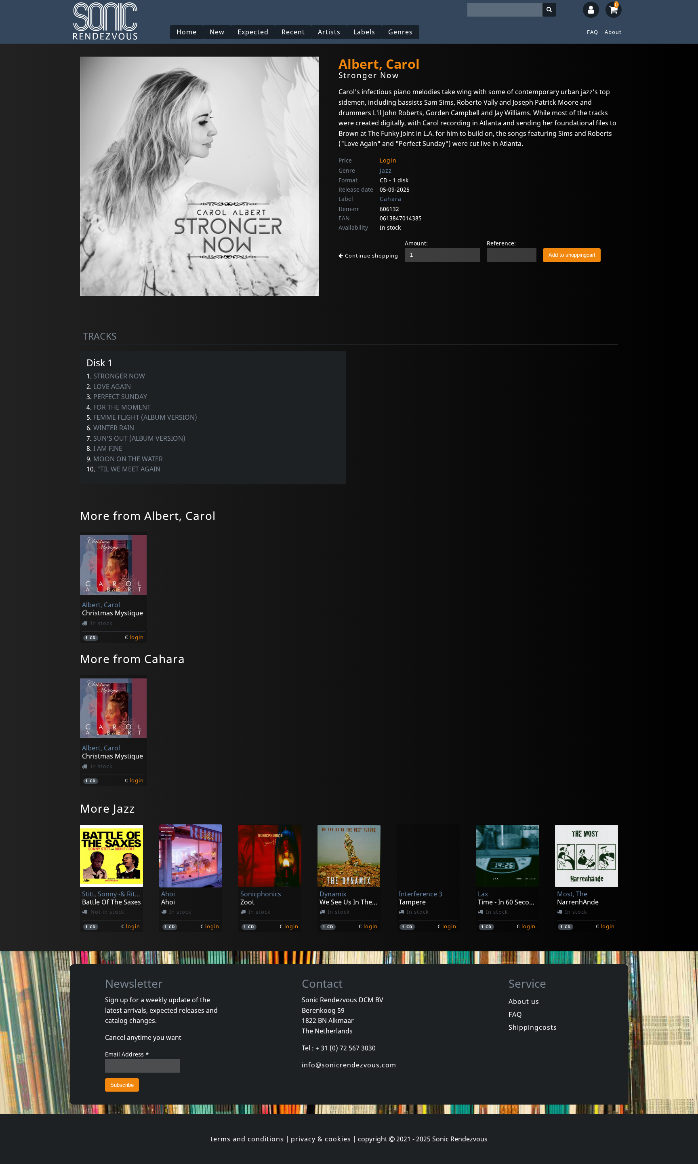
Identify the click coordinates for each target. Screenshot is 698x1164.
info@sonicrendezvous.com (349, 1064)
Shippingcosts (533, 1027)
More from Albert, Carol (148, 515)
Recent (293, 31)
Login (388, 160)
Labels (364, 31)
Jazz (386, 170)
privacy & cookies (321, 1138)
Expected (253, 31)
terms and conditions (247, 1138)
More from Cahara (132, 658)
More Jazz (107, 808)
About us (524, 1001)
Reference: (501, 243)
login (137, 637)
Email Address (127, 1054)
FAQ (592, 32)
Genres (400, 31)
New (217, 31)
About (613, 32)
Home (187, 31)
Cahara (391, 199)
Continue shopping (370, 255)
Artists (329, 31)
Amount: (416, 243)
